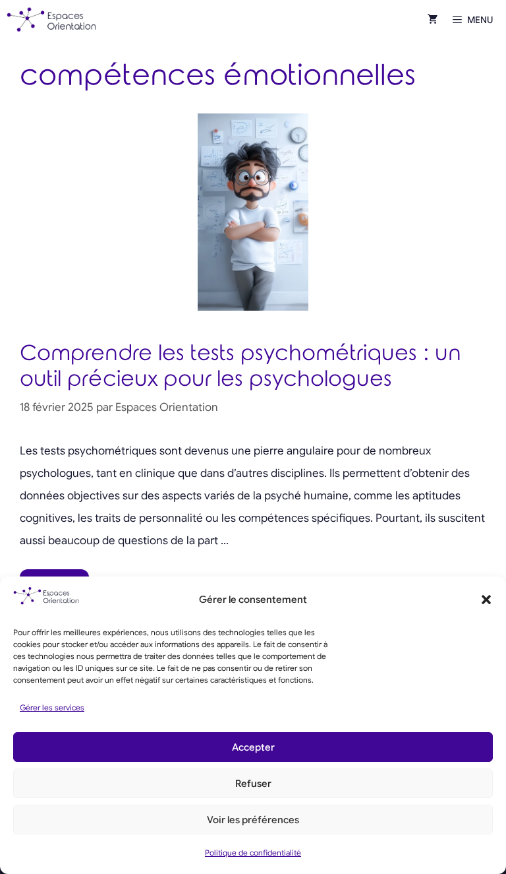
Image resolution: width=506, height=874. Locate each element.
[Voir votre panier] (433, 20)
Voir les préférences (253, 820)
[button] (486, 599)
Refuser (253, 784)
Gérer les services (52, 707)
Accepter (253, 747)
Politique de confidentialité (253, 853)
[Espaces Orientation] (51, 20)
